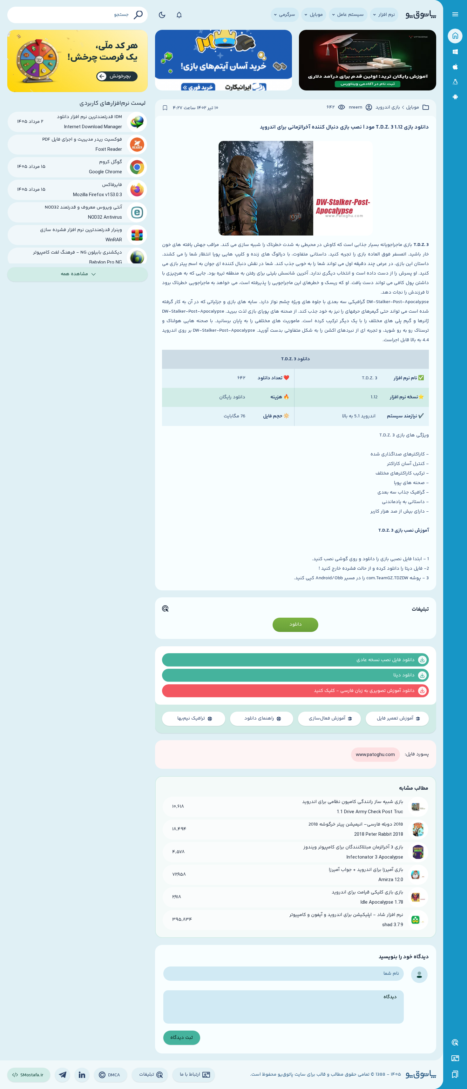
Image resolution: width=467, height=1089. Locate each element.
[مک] (455, 66)
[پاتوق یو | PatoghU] (421, 15)
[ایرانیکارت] (223, 61)
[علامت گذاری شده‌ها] (455, 1074)
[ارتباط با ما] (455, 1058)
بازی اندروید (388, 107)
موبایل (412, 107)
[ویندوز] (455, 52)
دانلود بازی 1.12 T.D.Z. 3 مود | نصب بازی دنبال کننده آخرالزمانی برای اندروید (344, 127)
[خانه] (455, 36)
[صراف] (77, 61)
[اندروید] (455, 97)
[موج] (367, 61)
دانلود (295, 624)
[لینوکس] (455, 82)
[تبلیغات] (455, 1043)
